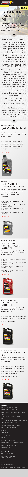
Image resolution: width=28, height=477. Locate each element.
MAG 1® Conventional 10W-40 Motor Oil (12, 368)
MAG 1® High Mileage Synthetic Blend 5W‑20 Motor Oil (14, 260)
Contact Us (5, 448)
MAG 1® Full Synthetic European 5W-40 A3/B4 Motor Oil (12, 212)
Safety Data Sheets (8, 445)
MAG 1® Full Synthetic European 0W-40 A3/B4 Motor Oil (12, 202)
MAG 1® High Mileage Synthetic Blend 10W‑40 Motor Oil (12, 270)
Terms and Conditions (7, 464)
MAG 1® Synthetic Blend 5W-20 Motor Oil (13, 316)
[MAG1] (7, 2)
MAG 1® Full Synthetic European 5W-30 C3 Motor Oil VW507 (13, 205)
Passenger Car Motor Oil (10, 407)
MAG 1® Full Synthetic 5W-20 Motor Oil (12, 144)
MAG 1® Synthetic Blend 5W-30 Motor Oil (13, 319)
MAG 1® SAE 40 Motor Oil (8, 376)
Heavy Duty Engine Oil (9, 410)
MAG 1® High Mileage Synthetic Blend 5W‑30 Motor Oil (14, 263)
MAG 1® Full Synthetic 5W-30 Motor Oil (12, 146)
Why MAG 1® (5, 435)
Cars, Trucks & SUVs (8, 453)
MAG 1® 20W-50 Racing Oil (9, 321)
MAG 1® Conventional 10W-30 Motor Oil (12, 366)
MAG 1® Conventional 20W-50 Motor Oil (12, 371)
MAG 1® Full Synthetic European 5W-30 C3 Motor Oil (13, 209)
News (3, 438)
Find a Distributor (8, 440)
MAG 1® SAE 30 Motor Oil (8, 373)
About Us (4, 433)
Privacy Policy (5, 462)
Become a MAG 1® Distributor (12, 443)
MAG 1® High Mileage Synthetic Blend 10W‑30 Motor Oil (12, 267)
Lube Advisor (24, 8)
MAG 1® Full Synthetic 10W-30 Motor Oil (12, 149)
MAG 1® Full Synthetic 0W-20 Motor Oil (12, 141)
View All (4, 152)
